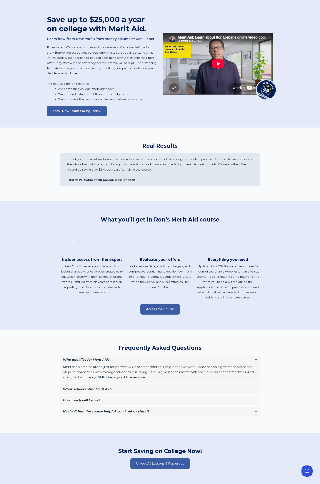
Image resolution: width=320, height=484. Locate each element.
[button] (77, 111)
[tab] (160, 369)
